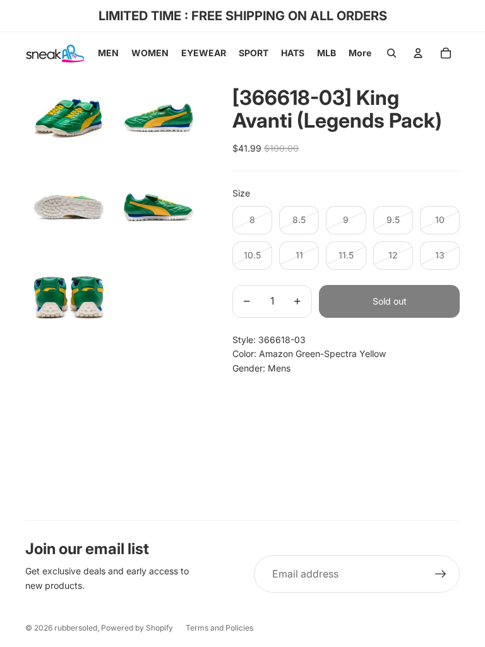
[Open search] (391, 53)
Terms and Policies (219, 627)
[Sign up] (441, 574)
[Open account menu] (418, 53)
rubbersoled (75, 627)
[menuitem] (360, 53)
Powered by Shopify (137, 627)
